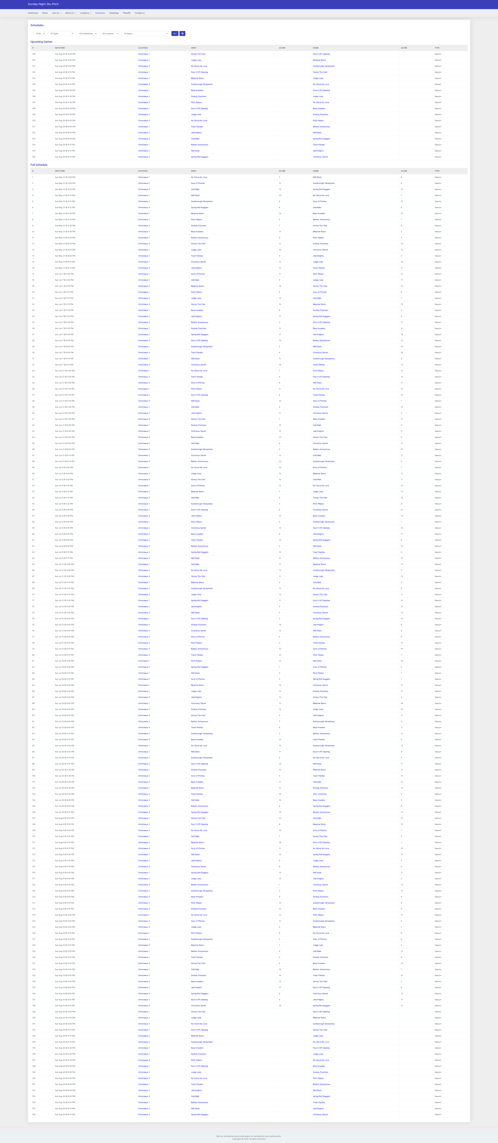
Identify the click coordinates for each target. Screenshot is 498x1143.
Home (45, 13)
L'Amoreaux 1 (144, 54)
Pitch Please (196, 102)
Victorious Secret (320, 157)
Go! (175, 33)
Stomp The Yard (198, 54)
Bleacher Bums (319, 60)
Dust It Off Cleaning (321, 54)
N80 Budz (317, 132)
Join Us (56, 13)
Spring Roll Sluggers (321, 139)
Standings (114, 13)
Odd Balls (195, 139)
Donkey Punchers (198, 96)
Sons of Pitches (198, 183)
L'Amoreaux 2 (144, 60)
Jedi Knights (196, 132)
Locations (84, 13)
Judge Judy (196, 60)
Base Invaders (197, 90)
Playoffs (126, 13)
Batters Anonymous (321, 126)
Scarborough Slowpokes (324, 66)
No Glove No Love (199, 66)
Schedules (100, 13)
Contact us (140, 13)
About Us (69, 13)
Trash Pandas (197, 126)
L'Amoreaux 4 (144, 66)
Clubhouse (33, 13)
